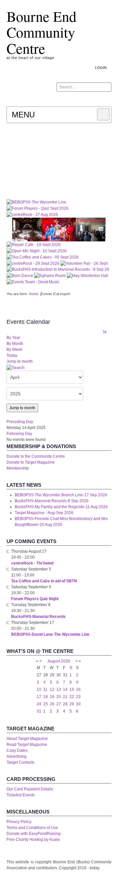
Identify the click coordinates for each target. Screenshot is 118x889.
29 (71, 704)
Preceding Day (20, 421)
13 (58, 689)
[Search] (16, 367)
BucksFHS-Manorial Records (38, 616)
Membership (18, 468)
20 (58, 696)
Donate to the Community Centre (36, 456)
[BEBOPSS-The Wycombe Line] (36, 201)
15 (71, 689)
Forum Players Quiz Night (35, 599)
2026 (65, 661)
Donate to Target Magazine (31, 462)
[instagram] (79, 99)
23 (78, 696)
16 (78, 689)
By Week (14, 349)
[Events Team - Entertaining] (59, 229)
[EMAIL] (105, 331)
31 (39, 711)
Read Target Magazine (27, 744)
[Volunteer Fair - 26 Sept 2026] (84, 263)
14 (65, 689)
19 (52, 696)
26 (52, 704)
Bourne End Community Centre (41, 32)
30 (78, 704)
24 (39, 704)
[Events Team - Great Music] (33, 281)
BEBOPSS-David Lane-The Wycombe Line (50, 634)
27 (58, 704)
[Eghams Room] (50, 275)
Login (101, 68)
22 (71, 696)
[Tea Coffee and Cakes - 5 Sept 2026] (43, 257)
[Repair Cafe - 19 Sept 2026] (34, 244)
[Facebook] (97, 99)
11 (45, 689)
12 (52, 689)
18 (45, 696)
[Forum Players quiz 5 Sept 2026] (38, 208)
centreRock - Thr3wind (32, 563)
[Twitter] (106, 99)
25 (45, 704)
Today (12, 355)
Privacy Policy (19, 821)
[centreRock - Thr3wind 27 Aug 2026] (32, 214)
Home (33, 294)
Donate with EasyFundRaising (34, 833)
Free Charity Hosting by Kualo (33, 839)
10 (39, 689)
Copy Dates (17, 750)
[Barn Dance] (20, 275)
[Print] (97, 331)
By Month (15, 343)
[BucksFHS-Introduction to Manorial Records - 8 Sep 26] (58, 269)
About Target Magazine (27, 738)
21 (65, 696)
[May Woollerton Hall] (87, 275)
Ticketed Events (21, 795)
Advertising (17, 756)
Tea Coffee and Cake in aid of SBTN (44, 581)
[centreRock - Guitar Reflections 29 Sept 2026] (33, 263)
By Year (13, 337)
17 (39, 696)
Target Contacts (20, 762)
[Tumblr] (88, 99)
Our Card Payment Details (30, 789)
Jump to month (20, 361)
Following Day (19, 433)
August (54, 661)
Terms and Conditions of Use (32, 827)
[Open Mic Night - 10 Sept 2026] (37, 250)
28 (65, 704)
